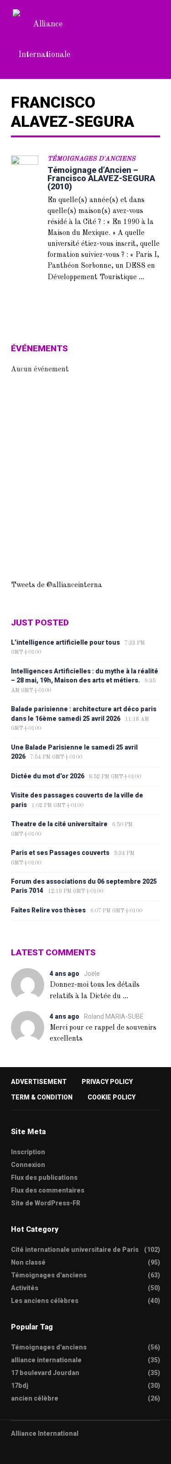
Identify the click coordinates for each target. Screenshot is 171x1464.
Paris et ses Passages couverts (60, 852)
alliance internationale (46, 1360)
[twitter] (14, 1451)
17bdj (19, 1385)
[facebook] (32, 1451)
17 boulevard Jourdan (45, 1372)
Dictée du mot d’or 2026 (47, 776)
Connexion (28, 1164)
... (141, 277)
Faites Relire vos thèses (48, 910)
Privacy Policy (107, 1081)
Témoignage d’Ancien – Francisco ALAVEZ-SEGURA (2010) (101, 178)
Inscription (28, 1152)
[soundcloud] (85, 1451)
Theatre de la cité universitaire (59, 824)
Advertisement (39, 1081)
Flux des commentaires (47, 1190)
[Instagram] (67, 1451)
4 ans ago (64, 973)
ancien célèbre (34, 1398)
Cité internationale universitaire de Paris (75, 1249)
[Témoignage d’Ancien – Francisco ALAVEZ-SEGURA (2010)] (24, 169)
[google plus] (50, 1451)
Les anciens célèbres (44, 1300)
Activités (24, 1288)
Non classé (28, 1262)
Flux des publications (44, 1177)
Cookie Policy (111, 1097)
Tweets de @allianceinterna (56, 585)
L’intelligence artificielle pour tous (65, 642)
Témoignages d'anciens (91, 159)
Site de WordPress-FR (45, 1203)
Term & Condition (42, 1097)
